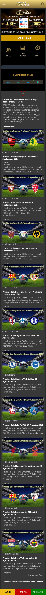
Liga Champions (12, 554)
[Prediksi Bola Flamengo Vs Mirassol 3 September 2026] (23, 140)
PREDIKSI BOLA (11, 152)
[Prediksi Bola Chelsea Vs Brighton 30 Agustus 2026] (23, 362)
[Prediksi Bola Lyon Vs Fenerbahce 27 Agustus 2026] (23, 541)
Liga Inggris (10, 375)
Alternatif (38, 592)
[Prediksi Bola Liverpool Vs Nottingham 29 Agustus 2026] (23, 449)
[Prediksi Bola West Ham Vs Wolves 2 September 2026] (23, 232)
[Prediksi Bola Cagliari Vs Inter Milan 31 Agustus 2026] (23, 319)
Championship (11, 244)
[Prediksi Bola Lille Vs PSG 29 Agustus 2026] (23, 408)
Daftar (23, 592)
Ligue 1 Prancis (12, 420)
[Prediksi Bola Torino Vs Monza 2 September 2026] (23, 186)
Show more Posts (36, 575)
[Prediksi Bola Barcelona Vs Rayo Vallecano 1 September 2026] (23, 275)
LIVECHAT (23, 37)
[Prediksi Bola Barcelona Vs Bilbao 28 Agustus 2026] (23, 495)
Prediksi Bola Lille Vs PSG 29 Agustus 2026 (22, 425)
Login (8, 592)
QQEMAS (6, 105)
